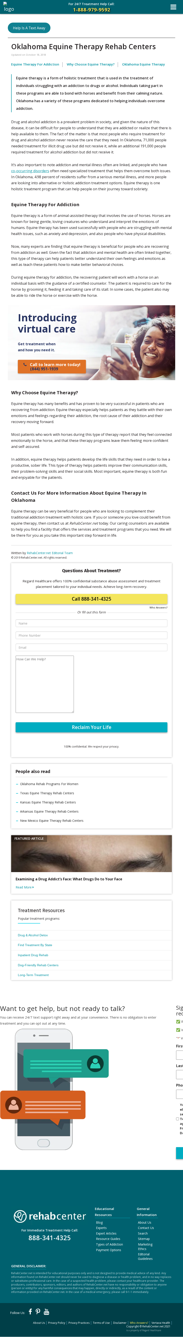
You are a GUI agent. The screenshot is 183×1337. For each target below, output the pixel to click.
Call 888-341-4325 (91, 599)
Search (143, 1233)
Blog (99, 1222)
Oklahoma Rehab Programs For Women (49, 784)
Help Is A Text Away (29, 27)
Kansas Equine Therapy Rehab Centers (48, 802)
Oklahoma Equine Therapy (143, 64)
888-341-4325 (50, 1237)
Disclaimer (120, 1323)
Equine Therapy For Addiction (35, 64)
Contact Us (146, 1228)
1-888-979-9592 (91, 7)
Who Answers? (158, 607)
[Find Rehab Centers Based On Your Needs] (49, 1215)
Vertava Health (161, 1323)
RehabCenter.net (153, 1326)
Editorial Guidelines (145, 1256)
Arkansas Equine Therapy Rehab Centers (49, 811)
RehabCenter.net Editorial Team (50, 553)
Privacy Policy (56, 1323)
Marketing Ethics (145, 1246)
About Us (144, 1222)
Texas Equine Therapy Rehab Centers (47, 793)
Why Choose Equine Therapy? (90, 64)
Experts (101, 1228)
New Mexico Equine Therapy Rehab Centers (51, 820)
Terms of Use (101, 1323)
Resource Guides (108, 1239)
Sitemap (144, 1239)
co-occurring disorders (30, 170)
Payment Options (108, 1250)
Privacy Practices (79, 1323)
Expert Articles (106, 1233)
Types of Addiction (109, 1244)
